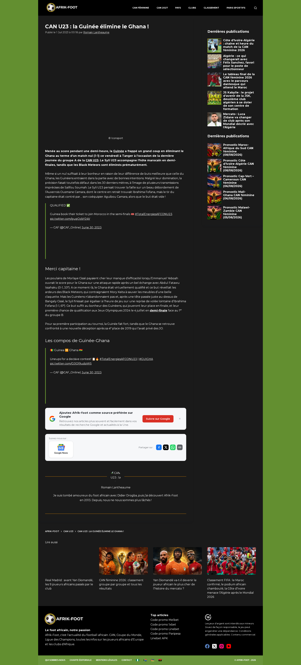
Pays (178, 7)
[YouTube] (228, 646)
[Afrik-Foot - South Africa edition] (145, 660)
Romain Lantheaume (96, 32)
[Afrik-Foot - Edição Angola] (160, 660)
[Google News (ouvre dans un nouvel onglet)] (61, 449)
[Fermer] (180, 419)
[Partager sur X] (166, 447)
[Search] (255, 8)
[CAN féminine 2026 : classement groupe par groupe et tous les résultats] (123, 561)
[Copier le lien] (180, 447)
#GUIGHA (146, 359)
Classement (211, 7)
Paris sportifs (236, 7)
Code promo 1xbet (163, 624)
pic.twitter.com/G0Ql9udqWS (71, 363)
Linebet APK (159, 638)
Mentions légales (106, 660)
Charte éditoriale (81, 660)
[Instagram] (221, 646)
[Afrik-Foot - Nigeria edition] (137, 660)
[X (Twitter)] (214, 646)
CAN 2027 (162, 7)
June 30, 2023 (92, 227)
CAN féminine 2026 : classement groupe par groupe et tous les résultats (121, 584)
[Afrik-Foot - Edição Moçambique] (152, 660)
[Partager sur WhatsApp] (173, 447)
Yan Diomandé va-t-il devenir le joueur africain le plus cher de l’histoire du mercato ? (174, 584)
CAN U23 (92, 160)
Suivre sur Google (158, 418)
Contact (127, 660)
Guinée (118, 151)
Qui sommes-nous (55, 660)
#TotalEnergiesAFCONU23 (153, 214)
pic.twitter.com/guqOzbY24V (70, 218)
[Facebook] (207, 646)
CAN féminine (140, 7)
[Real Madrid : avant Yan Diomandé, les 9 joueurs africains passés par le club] (69, 561)
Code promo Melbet (164, 620)
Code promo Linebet (164, 629)
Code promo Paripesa (165, 633)
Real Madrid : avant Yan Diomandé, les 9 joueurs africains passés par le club (69, 584)
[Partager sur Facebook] (159, 447)
